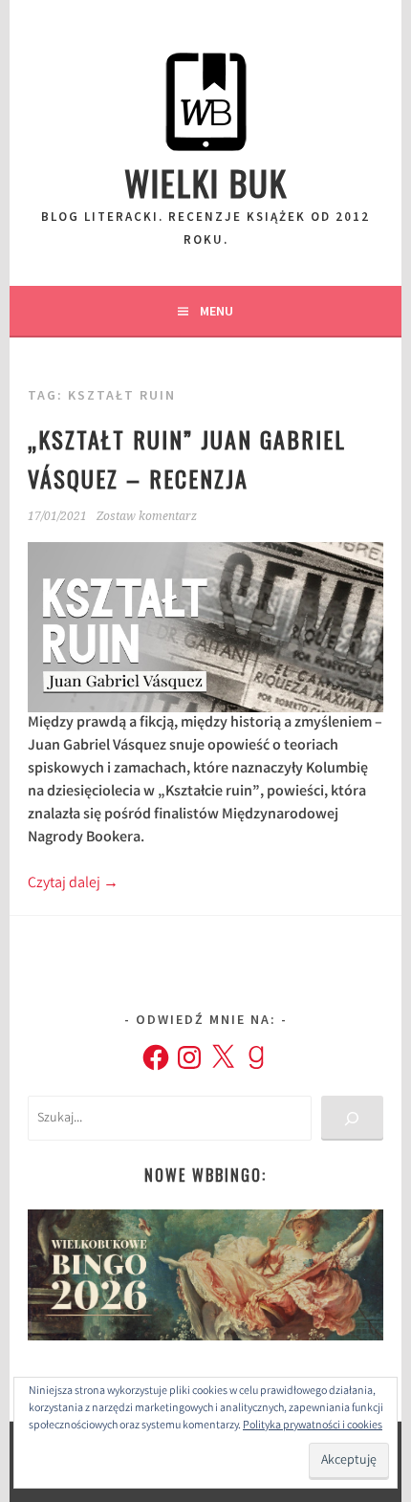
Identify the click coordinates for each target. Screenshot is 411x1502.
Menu (216, 310)
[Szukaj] (352, 1118)
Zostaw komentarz (147, 516)
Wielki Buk (206, 182)
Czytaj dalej (73, 884)
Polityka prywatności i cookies (312, 1426)
